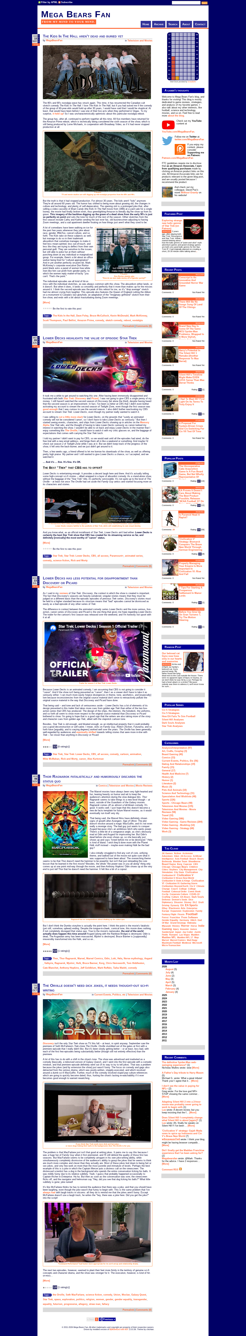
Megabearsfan (169, 1158)
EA (182, 905)
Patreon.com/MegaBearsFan (177, 158)
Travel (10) (167, 815)
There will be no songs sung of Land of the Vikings (190, 304)
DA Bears (185, 897)
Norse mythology (133, 958)
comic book (194, 891)
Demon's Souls (179, 899)
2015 (164, 1027)
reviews (63, 593)
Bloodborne (194, 861)
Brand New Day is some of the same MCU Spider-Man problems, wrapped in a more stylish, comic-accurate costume (183, 332)
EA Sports (191, 905)
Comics (103, 785)
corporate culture (179, 894)
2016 (164, 1024)
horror (185, 925)
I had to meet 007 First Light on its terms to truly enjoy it (191, 402)
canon (82, 758)
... (196, 251)
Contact (200, 24)
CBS (93, 555)
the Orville (58, 1294)
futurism (57, 1304)
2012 (164, 1037)
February (170, 988)
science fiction (61, 560)
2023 (164, 1001)
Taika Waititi (120, 967)
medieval (186, 943)
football (192, 914)
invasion (184, 929)
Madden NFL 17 (185, 937)
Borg (179, 864)
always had (49, 1192)
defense (166, 899)
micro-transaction (171, 945)
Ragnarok (60, 963)
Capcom (187, 864)
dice (191, 899)
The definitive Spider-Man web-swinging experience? (179, 1063)
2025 (164, 995)
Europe (165, 911)
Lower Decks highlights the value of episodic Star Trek (90, 338)
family (199, 911)
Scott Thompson (52, 320)
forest (165, 917)
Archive (159, 24)
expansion (176, 911)
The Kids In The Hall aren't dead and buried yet (83, 36)
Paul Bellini (69, 320)
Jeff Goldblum (88, 967)
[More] (46, 302)
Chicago (166, 867)
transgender (140, 1299)
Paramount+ (117, 555)
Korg (101, 963)
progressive (70, 1304)
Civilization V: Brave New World (178, 878)
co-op (165, 894)
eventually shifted (86, 732)
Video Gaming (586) (173, 818)
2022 (164, 1005)
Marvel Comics (94, 958)
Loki (113, 958)
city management (188, 869)
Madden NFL (169, 937)
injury (176, 929)
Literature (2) (169, 783)
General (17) (168, 770)
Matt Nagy (192, 940)
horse (194, 926)
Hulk (78, 963)
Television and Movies (140, 40)
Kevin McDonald (119, 315)
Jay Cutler (187, 932)
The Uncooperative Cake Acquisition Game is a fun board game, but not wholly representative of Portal (191, 473)
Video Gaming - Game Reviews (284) (182, 821)
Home (145, 24)
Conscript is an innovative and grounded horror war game (191, 281)
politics (80, 1299)
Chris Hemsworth (115, 963)
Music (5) (167, 786)
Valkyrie (48, 963)
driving (165, 905)
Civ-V (192, 886)
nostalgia (137, 320)
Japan (178, 932)
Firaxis (181, 914)
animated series (134, 555)
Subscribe (66, 2)
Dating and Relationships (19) (178, 764)
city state (179, 872)
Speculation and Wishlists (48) (179, 796)
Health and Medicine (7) (175, 773)
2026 (170, 979)
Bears (200, 859)
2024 (164, 998)
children (193, 867)
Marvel (81, 958)
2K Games (167, 853)
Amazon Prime (85, 320)
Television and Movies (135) (177, 806)
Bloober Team (180, 861)
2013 (164, 1034)
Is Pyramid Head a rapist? (189, 516)
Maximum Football (171, 943)
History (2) (167, 777)
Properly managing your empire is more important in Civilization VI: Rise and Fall (190, 568)
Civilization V (185, 875)
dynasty (175, 905)
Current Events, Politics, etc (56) (180, 760)
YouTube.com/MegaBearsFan (178, 131)
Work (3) (166, 831)
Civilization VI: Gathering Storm (181, 883)
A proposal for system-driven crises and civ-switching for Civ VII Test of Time (191, 427)
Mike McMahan (51, 758)
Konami (173, 934)
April (168, 982)
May (168, 979)
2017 (164, 1021)
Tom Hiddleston (135, 963)
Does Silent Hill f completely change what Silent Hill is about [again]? (182, 1119)
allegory (83, 1304)
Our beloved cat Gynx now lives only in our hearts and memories (172, 657)
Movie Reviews (144, 785)
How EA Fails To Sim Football (178, 716)
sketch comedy (114, 320)
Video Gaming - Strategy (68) (178, 828)
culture (175, 897)
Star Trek (58, 555)
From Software (189, 917)
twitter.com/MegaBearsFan (189, 139)
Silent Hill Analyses (173, 719)
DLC (195, 902)
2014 (164, 1030)
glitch (193, 920)
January (170, 992)
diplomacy (167, 902)
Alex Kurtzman (95, 758)
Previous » (109, 1319)
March (169, 985)
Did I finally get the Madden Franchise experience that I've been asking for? (183, 1151)
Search (172, 24)
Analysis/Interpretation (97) (177, 747)
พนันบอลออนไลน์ (171, 1139)
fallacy (105, 1304)
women (100, 1299)
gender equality (123, 1299)
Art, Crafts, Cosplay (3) (174, 751)
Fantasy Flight (169, 914)
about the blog (176, 115)
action (177, 853)
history (176, 926)
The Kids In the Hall (64, 315)
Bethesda (167, 861)
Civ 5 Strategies (170, 713)
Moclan (126, 1294)
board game (169, 864)
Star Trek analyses (172, 726)
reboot (127, 320)
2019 (164, 1014)
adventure (167, 856)
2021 (164, 1008)
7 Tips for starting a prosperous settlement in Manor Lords (190, 591)
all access (102, 555)
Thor (55, 958)
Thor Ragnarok (67, 958)
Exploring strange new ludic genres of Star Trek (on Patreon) (172, 224)
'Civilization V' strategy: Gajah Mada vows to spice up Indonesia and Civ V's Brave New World (182, 1133)
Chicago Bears (180, 866)
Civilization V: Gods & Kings (176, 881)
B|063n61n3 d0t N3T (118, 1329)
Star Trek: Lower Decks (77, 555)
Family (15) (168, 767)
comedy (99, 320)
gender (109, 1299)
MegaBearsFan (54, 40)
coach (174, 889)
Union (117, 1294)
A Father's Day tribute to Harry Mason (182, 1072)
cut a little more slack (71, 417)
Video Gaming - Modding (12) (178, 825)
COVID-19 (194, 894)
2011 (164, 1040)
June (168, 975)
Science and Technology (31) (178, 793)
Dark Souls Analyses (173, 722)
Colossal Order (179, 891)
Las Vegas (184, 935)
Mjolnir (71, 963)
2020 (164, 1011)
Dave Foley (82, 315)
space (57, 1299)
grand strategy (178, 923)
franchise (175, 917)
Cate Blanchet (50, 967)
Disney (187, 902)
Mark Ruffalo (105, 967)
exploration (68, 1299)
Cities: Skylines (170, 869)
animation (135, 754)
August (169, 969)
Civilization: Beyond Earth (175, 886)
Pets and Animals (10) (174, 790)
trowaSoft (192, 82)
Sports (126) (168, 799)
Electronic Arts (177, 908)
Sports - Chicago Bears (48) (177, 803)
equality (47, 1304)
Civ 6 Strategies (170, 710)
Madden (195, 935)
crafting (166, 897)
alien (176, 856)
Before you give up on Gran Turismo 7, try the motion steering (190, 616)
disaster (178, 902)
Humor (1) (167, 780)
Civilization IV (169, 875)
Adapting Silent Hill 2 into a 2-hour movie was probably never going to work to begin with (181, 1104)
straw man (94, 1304)
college (183, 889)
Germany (184, 920)
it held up (58, 113)
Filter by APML (49, 2)
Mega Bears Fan (76, 14)
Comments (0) (143, 326)
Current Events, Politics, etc (110, 994)
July (168, 972)
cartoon (124, 754)
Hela (119, 958)
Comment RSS (170, 1169)
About (186, 24)
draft (201, 902)
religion (90, 1299)
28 (174, 529)
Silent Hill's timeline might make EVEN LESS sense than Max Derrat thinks (191, 378)
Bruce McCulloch (99, 315)
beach (192, 859)
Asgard (148, 958)
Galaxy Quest (138, 1294)
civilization (191, 872)
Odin (107, 958)
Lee (164, 1109)
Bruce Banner (90, 963)
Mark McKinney (138, 315)
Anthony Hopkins (69, 967)
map (196, 937)
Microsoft (197, 943)
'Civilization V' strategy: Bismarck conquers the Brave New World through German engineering (190, 544)
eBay (164, 908)
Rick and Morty (79, 560)
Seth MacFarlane (75, 1294)
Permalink (128, 326)
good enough (50, 409)
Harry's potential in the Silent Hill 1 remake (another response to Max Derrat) (189, 356)
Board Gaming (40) (172, 754)
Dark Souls (198, 897)
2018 (164, 1017)
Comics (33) (168, 757)
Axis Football (181, 859)
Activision (187, 853)
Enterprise (192, 908)
